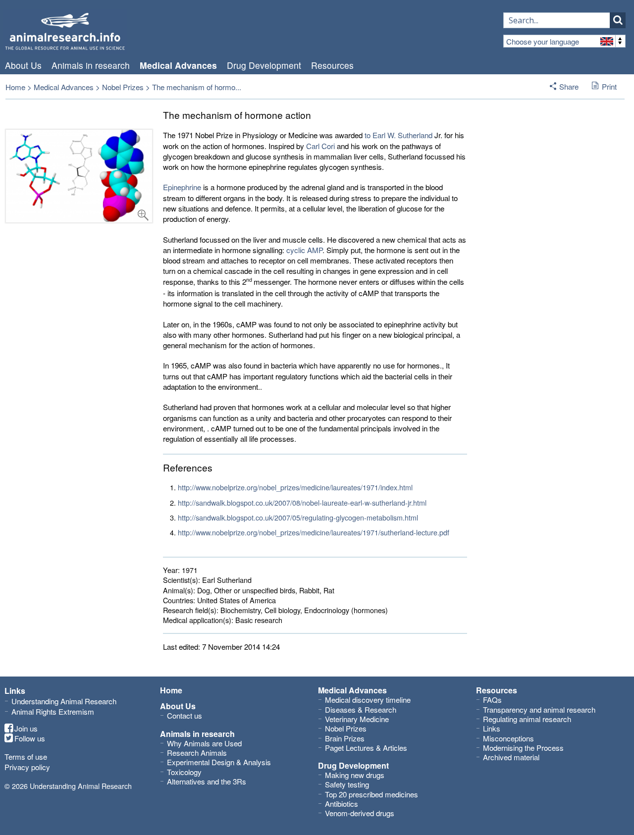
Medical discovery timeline (368, 699)
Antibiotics (341, 803)
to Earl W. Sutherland (398, 135)
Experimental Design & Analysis (219, 762)
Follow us (29, 738)
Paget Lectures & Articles (366, 747)
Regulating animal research (527, 719)
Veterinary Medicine (357, 719)
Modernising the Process (523, 747)
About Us (23, 65)
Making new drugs (354, 775)
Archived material (511, 757)
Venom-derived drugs (359, 813)
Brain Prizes (345, 738)
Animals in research (91, 65)
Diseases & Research (360, 709)
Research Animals (197, 752)
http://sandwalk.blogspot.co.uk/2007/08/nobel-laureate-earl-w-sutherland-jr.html (302, 502)
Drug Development (264, 65)
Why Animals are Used (204, 743)
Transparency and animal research (539, 709)
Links (491, 728)
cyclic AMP (304, 250)
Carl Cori (320, 146)
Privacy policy (27, 767)
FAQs (492, 699)
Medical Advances (178, 65)
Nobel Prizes (123, 87)
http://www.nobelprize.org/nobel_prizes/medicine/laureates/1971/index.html (295, 487)
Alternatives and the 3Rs (206, 781)
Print (609, 86)
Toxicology (184, 772)
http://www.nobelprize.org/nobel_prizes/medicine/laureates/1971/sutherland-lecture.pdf (313, 532)
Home (15, 87)
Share (569, 86)
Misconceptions (508, 738)
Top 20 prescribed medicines (371, 794)
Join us (26, 728)
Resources (332, 65)
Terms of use (25, 756)
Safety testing (347, 784)
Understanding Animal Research (63, 701)
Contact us (184, 715)
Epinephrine (182, 187)
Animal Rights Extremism (52, 711)
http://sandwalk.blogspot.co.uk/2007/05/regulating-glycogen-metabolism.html (298, 517)
